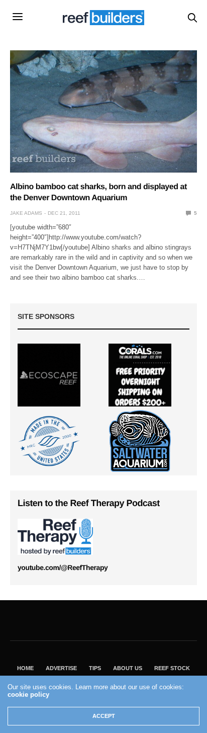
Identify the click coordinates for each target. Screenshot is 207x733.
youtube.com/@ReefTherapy (63, 567)
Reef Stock (172, 668)
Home (25, 668)
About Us (127, 668)
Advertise (61, 668)
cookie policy (28, 694)
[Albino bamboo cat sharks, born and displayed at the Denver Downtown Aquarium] (103, 111)
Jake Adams (26, 213)
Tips (95, 668)
